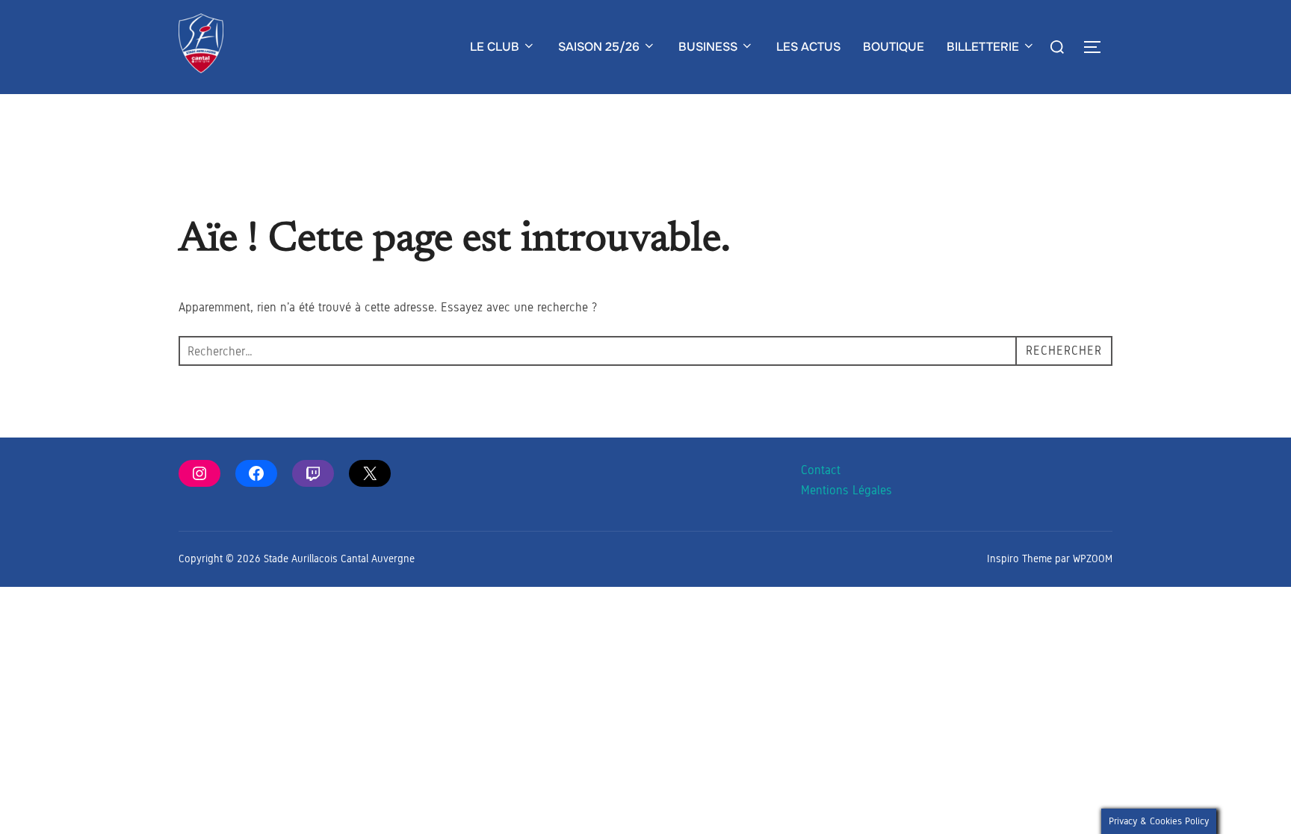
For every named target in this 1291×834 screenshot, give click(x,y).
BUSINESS (707, 47)
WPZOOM (1092, 559)
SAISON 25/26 (599, 47)
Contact (820, 470)
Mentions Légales (846, 490)
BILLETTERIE (983, 47)
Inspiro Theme (1019, 559)
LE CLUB (494, 47)
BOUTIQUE (893, 47)
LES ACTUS (808, 47)
